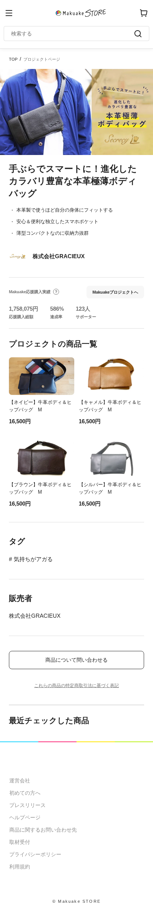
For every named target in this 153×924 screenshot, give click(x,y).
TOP (13, 59)
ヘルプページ (24, 817)
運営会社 (19, 781)
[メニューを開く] (9, 13)
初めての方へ (24, 793)
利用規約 (19, 867)
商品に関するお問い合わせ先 (43, 830)
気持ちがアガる (33, 559)
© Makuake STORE (76, 901)
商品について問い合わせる (76, 660)
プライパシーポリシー (35, 854)
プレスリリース (27, 805)
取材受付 (19, 842)
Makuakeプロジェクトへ (115, 292)
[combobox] (72, 33)
